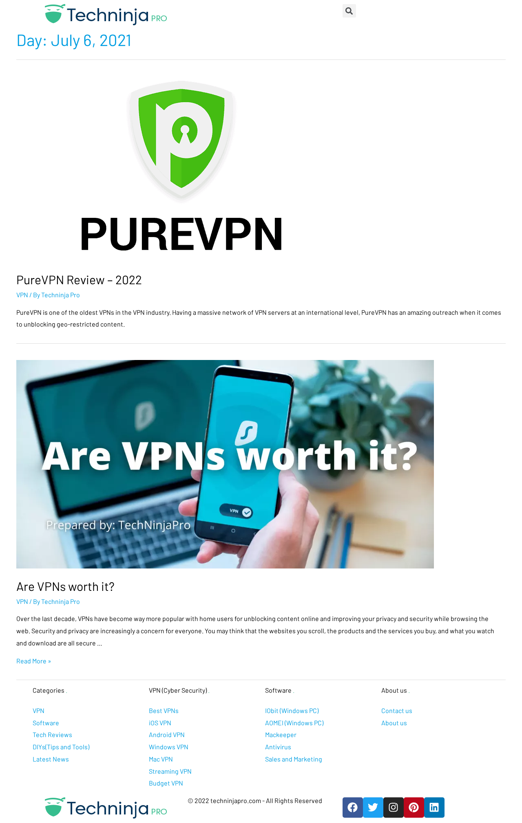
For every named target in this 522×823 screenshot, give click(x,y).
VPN (22, 294)
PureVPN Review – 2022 (79, 279)
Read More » (33, 661)
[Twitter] (373, 807)
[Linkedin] (434, 807)
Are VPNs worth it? (65, 586)
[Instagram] (393, 807)
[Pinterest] (414, 807)
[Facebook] (353, 807)
